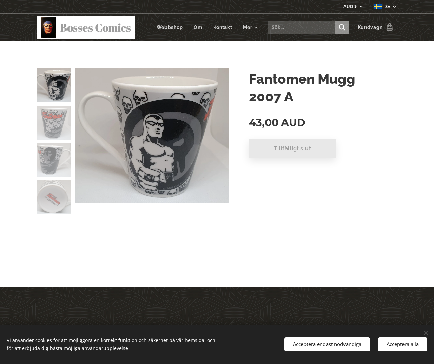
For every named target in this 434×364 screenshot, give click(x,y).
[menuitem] (172, 27)
